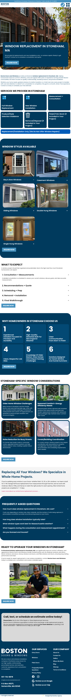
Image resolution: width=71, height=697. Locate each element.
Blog (54, 664)
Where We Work (58, 661)
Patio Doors (36, 662)
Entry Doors (36, 652)
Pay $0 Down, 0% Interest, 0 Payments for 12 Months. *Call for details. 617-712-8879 (35, 1)
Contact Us (56, 655)
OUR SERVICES (39, 649)
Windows (35, 657)
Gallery (55, 658)
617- (7, 677)
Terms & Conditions (59, 670)
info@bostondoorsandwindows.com (10, 680)
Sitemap (56, 667)
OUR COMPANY (61, 649)
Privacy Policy (36, 673)
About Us (56, 652)
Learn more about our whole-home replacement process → (21, 491)
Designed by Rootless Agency (53, 695)
